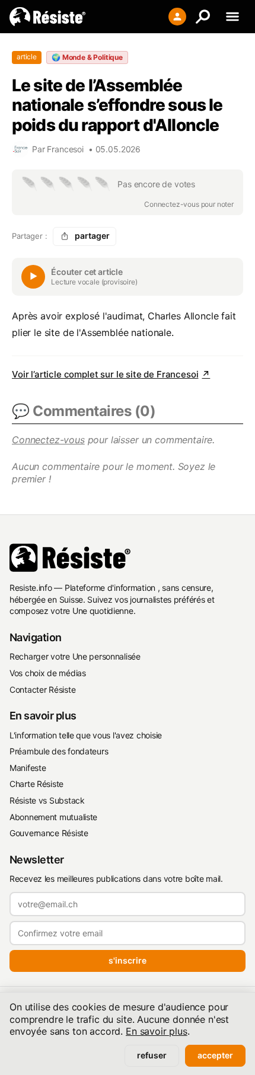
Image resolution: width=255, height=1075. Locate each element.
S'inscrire (127, 960)
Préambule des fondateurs (58, 751)
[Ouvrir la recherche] (203, 16)
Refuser (152, 1055)
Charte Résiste (36, 784)
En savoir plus (156, 1031)
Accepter (215, 1055)
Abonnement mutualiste (53, 817)
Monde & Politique (87, 57)
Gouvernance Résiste (48, 833)
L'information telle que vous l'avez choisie (85, 735)
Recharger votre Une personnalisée (75, 656)
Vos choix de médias (47, 673)
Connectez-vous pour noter (189, 204)
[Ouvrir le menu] (232, 16)
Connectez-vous (48, 440)
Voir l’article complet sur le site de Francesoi (111, 374)
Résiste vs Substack (47, 800)
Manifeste (27, 768)
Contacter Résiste (42, 689)
